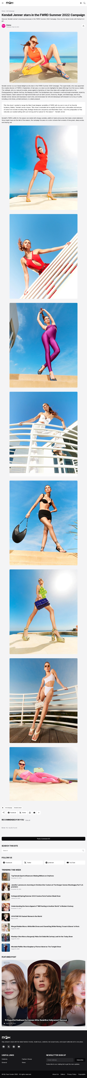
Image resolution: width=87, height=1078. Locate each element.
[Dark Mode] (81, 3)
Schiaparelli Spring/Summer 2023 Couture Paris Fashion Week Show (35, 896)
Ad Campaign (10, 11)
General (4, 1062)
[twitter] (9, 1047)
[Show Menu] (2, 3)
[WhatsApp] (30, 813)
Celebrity (4, 1059)
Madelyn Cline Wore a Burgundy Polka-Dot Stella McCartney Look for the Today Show (42, 936)
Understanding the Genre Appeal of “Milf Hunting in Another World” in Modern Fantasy (42, 906)
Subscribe (80, 1060)
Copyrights (81, 1074)
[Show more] (39, 813)
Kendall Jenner (18, 807)
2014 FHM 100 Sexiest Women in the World (26, 916)
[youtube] (19, 1047)
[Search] (84, 3)
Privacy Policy (71, 1074)
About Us (55, 1074)
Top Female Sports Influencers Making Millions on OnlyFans (32, 876)
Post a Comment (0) (43, 839)
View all (27, 820)
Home (3, 11)
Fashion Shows (27, 1059)
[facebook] (3, 1047)
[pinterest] (14, 1047)
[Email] (34, 813)
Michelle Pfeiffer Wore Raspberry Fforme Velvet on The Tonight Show (36, 947)
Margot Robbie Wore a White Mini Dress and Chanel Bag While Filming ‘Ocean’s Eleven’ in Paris (45, 926)
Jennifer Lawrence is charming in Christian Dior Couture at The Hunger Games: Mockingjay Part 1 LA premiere (47, 886)
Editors (63, 1074)
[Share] (83, 26)
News (24, 1062)
